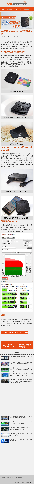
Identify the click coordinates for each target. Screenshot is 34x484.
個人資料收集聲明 (29, 482)
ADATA (4, 332)
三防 (16, 332)
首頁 (3, 9)
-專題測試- (27, 9)
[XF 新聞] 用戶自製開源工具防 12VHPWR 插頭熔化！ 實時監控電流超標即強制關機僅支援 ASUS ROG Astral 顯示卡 (20, 381)
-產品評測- (18, 9)
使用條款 (22, 482)
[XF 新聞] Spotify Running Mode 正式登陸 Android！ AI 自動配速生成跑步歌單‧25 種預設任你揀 (21, 369)
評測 (21, 332)
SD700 (11, 332)
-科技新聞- (10, 9)
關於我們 (17, 482)
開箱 (26, 332)
